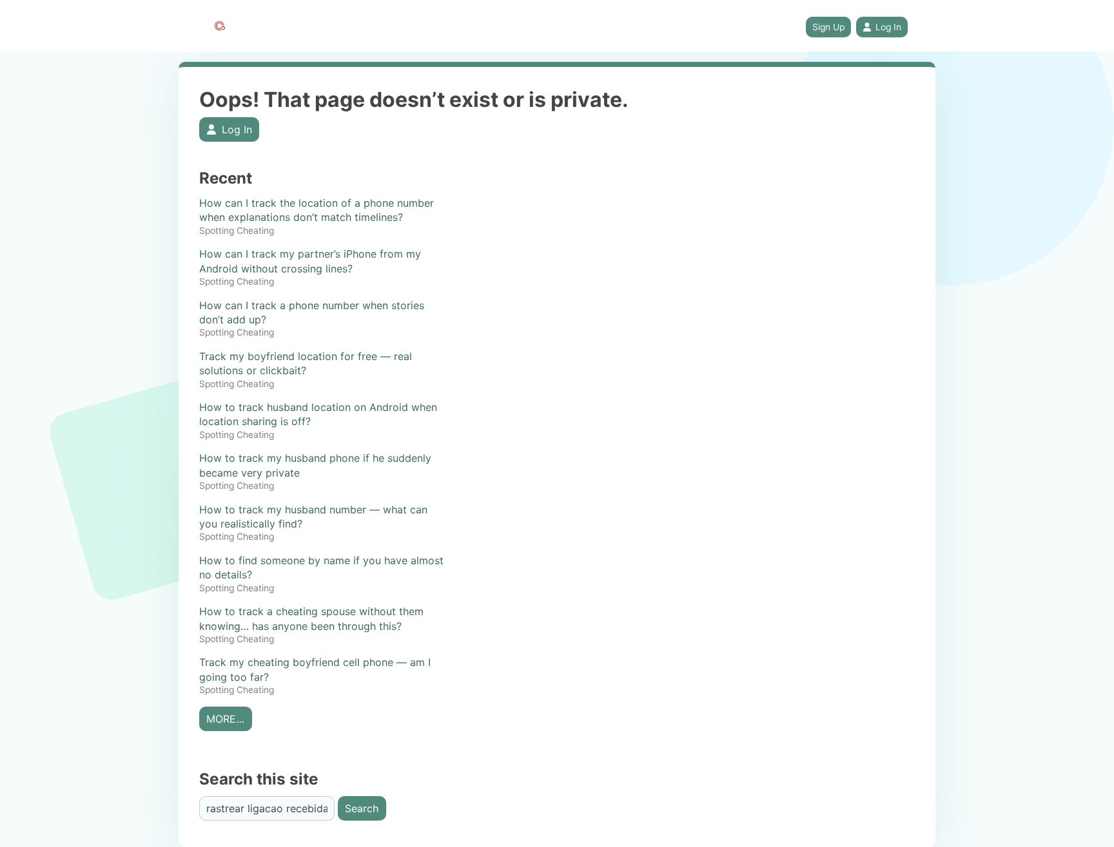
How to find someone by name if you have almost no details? (321, 567)
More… (225, 718)
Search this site (258, 779)
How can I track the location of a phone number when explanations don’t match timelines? (316, 210)
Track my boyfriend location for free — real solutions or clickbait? (305, 363)
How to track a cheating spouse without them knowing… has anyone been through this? (311, 618)
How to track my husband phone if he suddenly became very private (315, 465)
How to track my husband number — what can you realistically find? (313, 516)
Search (361, 808)
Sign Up (828, 27)
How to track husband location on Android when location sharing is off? (318, 414)
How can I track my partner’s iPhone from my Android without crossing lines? (310, 260)
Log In (888, 27)
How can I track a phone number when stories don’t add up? (311, 312)
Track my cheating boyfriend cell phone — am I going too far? (315, 669)
